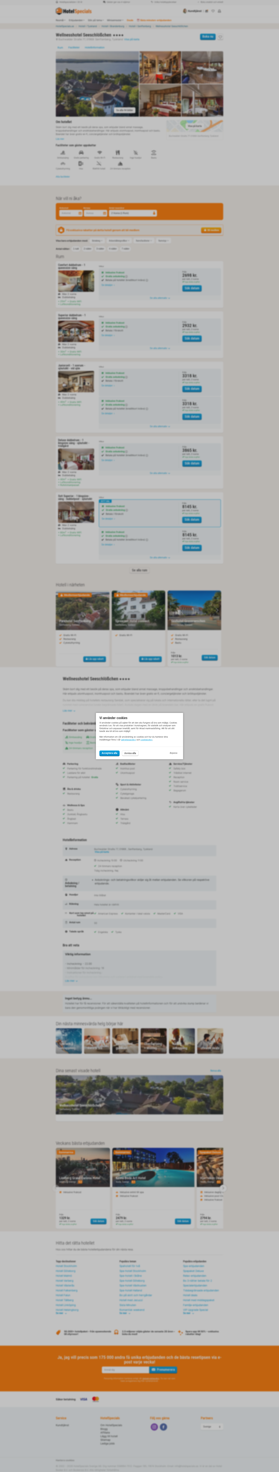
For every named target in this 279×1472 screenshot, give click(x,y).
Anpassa (173, 753)
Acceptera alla (109, 753)
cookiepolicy (146, 739)
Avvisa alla (130, 753)
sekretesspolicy (128, 739)
